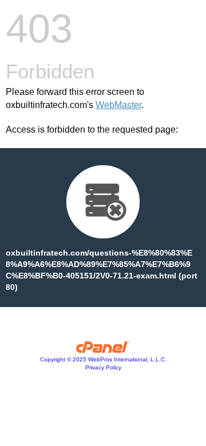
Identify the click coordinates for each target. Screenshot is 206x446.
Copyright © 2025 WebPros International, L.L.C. (103, 359)
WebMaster (118, 105)
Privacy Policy (103, 367)
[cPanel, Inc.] (103, 350)
